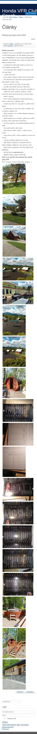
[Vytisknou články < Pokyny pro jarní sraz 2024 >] (32, 39)
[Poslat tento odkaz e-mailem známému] (34, 39)
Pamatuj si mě (11, 718)
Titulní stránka (13, 17)
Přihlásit (5, 722)
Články (21, 17)
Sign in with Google (22, 725)
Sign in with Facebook (9, 725)
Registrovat (5, 729)
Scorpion (10, 45)
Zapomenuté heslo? (8, 727)
